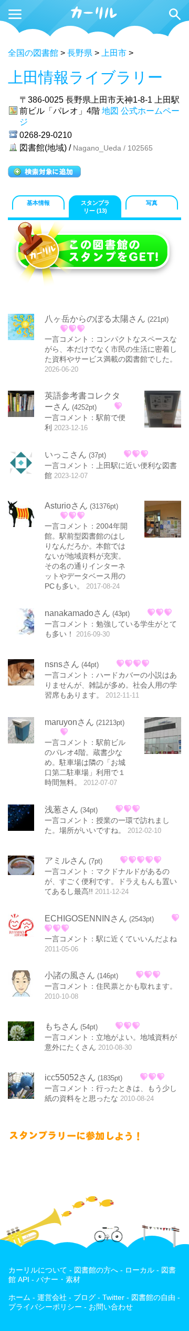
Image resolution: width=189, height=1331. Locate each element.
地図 (110, 110)
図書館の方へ (96, 1270)
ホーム (19, 1298)
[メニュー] (15, 14)
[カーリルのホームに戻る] (94, 18)
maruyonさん (69, 722)
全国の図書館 (33, 52)
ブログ (85, 1298)
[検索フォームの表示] (175, 14)
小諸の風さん (70, 975)
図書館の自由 (153, 1298)
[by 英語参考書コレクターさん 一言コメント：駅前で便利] (162, 410)
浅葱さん (61, 809)
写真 (152, 203)
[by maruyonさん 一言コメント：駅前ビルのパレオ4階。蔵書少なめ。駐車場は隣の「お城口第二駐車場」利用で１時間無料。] (162, 736)
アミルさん (66, 860)
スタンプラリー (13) (95, 207)
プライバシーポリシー (45, 1307)
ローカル (139, 1270)
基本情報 (38, 203)
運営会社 (52, 1298)
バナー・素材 (58, 1280)
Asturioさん (66, 505)
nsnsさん (62, 664)
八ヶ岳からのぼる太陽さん (95, 318)
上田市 (114, 52)
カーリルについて (37, 1270)
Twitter (113, 1298)
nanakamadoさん (77, 613)
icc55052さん (70, 1077)
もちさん (61, 1026)
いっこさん (66, 454)
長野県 (79, 52)
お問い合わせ (111, 1307)
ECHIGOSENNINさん (86, 918)
